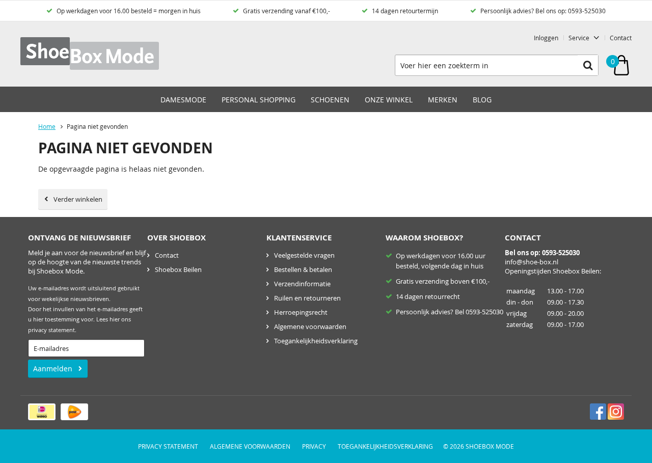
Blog (482, 99)
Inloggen (546, 38)
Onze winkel (389, 99)
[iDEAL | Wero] (42, 411)
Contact (621, 38)
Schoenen (330, 99)
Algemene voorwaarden (310, 326)
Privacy (314, 446)
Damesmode (183, 99)
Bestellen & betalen (303, 269)
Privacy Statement (168, 446)
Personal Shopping (258, 99)
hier (115, 319)
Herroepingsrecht (301, 312)
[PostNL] (74, 411)
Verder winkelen (77, 199)
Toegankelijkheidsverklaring (316, 340)
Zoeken (588, 65)
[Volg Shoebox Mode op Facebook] (598, 411)
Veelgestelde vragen (304, 255)
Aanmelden (52, 368)
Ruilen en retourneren (307, 298)
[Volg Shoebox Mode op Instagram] (616, 411)
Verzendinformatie (302, 283)
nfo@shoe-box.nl (532, 261)
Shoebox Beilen (178, 269)
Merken (442, 99)
